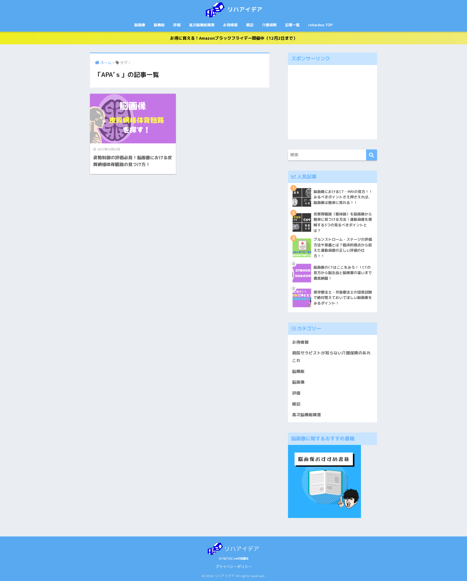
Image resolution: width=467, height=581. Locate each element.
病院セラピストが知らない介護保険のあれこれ (331, 356)
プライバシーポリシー (233, 566)
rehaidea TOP (320, 25)
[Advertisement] (332, 102)
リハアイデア (244, 9)
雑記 (249, 25)
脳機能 (159, 25)
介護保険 (269, 25)
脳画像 (139, 25)
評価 (176, 25)
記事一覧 (292, 25)
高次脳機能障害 (202, 25)
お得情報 (230, 25)
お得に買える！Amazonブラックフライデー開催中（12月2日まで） (233, 38)
